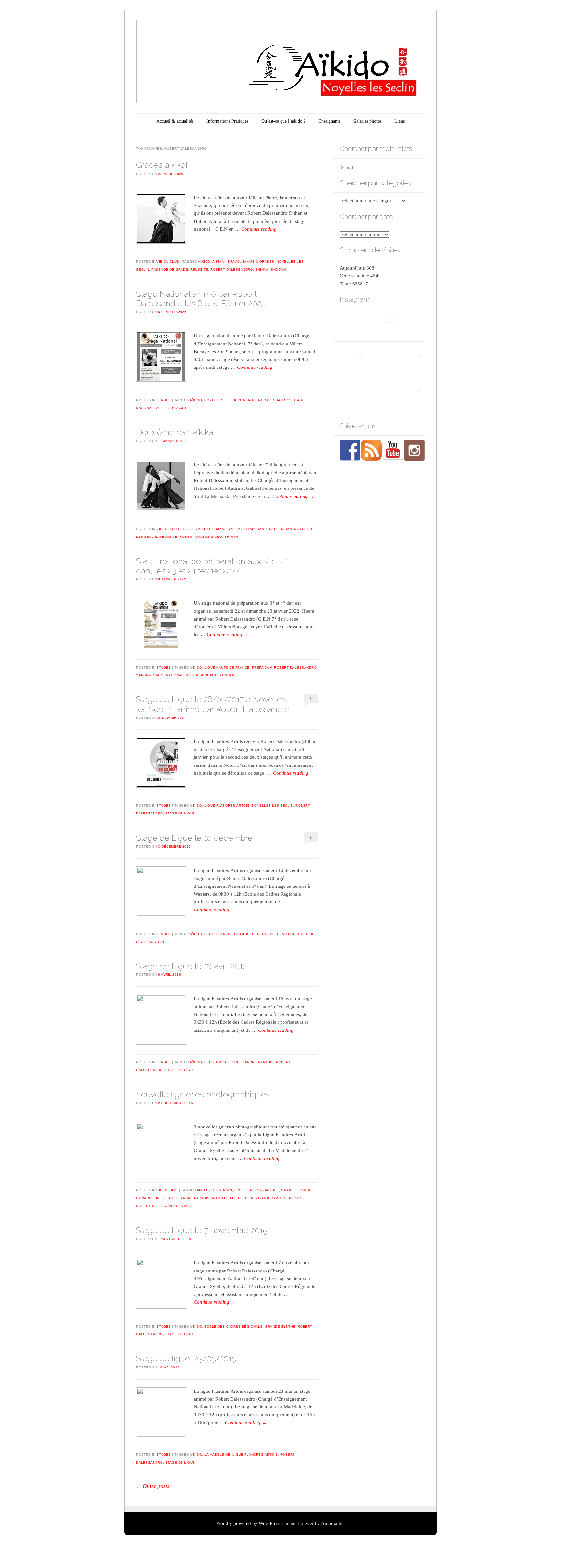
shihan (261, 269)
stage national (168, 675)
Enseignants (329, 121)
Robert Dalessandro (231, 269)
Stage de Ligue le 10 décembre (194, 838)
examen (249, 261)
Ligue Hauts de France (227, 667)
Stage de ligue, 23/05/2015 (186, 1358)
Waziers (157, 942)
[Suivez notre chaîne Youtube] (392, 450)
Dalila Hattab (241, 529)
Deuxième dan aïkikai (175, 432)
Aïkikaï (219, 261)
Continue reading (262, 229)
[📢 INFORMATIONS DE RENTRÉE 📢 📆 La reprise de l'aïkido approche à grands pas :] (410, 324)
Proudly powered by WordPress (248, 1523)
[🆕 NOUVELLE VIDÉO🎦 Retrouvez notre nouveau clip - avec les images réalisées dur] (381, 324)
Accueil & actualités (174, 121)
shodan (278, 269)
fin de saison (247, 1190)
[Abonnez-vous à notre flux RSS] (371, 450)
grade (272, 529)
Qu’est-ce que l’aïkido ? (283, 121)
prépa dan (262, 667)
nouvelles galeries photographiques (203, 1094)
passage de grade (169, 269)
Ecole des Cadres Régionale (233, 1326)
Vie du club (167, 261)
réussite (199, 269)
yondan (226, 675)
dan (260, 529)
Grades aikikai (161, 165)
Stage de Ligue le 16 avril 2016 (191, 966)
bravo (234, 261)
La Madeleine (149, 1198)
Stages (163, 400)
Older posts (152, 1486)
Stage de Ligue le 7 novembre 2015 (201, 1230)
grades (266, 261)
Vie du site (167, 1190)
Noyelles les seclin (225, 400)
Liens (399, 121)
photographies (271, 1198)
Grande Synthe (296, 1190)
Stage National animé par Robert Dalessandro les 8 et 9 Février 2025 (201, 298)
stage (187, 1206)
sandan (143, 675)
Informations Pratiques (227, 121)
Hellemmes (215, 1062)
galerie (271, 1190)
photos (296, 1198)
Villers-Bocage (171, 408)
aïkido (204, 261)
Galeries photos (367, 121)
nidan (286, 529)
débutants (221, 1190)
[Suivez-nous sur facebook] (350, 450)
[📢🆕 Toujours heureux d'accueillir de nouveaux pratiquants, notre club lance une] (352, 324)
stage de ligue (180, 813)
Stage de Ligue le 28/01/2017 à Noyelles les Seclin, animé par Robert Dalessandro (212, 704)
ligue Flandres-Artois (227, 805)
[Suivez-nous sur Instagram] (414, 450)
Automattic (332, 1523)
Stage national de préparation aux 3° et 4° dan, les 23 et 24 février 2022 (211, 565)
